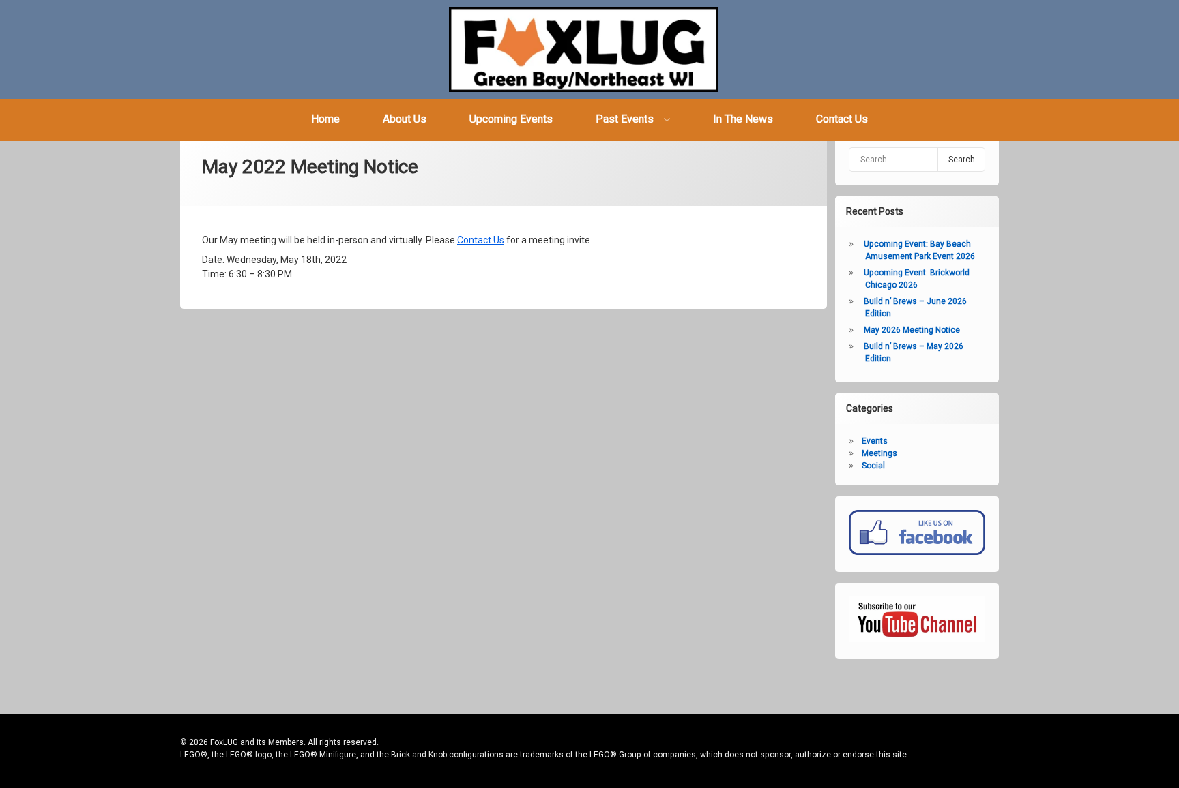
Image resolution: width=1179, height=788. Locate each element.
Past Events (625, 118)
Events (875, 441)
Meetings (879, 453)
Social (873, 465)
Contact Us (842, 118)
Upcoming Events (511, 118)
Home (325, 118)
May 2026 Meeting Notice (912, 330)
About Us (404, 118)
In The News (743, 118)
